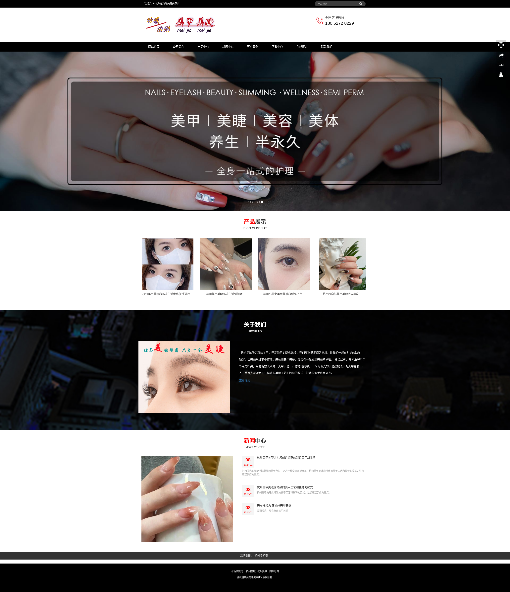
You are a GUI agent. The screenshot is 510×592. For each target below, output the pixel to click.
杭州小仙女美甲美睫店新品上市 (282, 276)
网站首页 (153, 46)
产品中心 (203, 46)
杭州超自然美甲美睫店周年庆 (341, 276)
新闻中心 (227, 46)
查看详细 (244, 362)
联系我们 (326, 46)
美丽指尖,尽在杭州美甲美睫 (274, 487)
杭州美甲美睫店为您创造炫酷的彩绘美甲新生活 (286, 439)
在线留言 (302, 46)
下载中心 (277, 46)
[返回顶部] (501, 76)
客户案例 (252, 46)
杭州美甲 (262, 553)
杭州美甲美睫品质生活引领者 (224, 276)
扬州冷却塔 (261, 537)
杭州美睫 (250, 553)
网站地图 (274, 553)
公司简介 (178, 46)
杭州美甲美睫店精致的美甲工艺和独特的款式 (285, 469)
